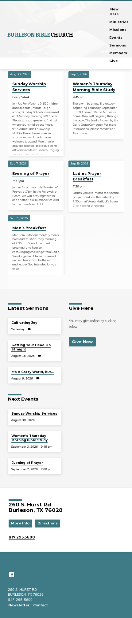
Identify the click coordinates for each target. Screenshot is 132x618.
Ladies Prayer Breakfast (87, 176)
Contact (40, 605)
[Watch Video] (30, 329)
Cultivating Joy (24, 323)
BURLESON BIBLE (40, 35)
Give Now (82, 341)
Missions (117, 30)
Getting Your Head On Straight (31, 347)
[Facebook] (11, 574)
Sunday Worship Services (34, 414)
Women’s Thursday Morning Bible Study (29, 438)
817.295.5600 (22, 537)
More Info (20, 523)
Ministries (119, 22)
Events (115, 37)
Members (118, 53)
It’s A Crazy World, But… (32, 372)
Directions (47, 523)
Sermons (117, 45)
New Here (114, 11)
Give (113, 61)
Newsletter (18, 605)
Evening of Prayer (30, 173)
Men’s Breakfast (29, 228)
